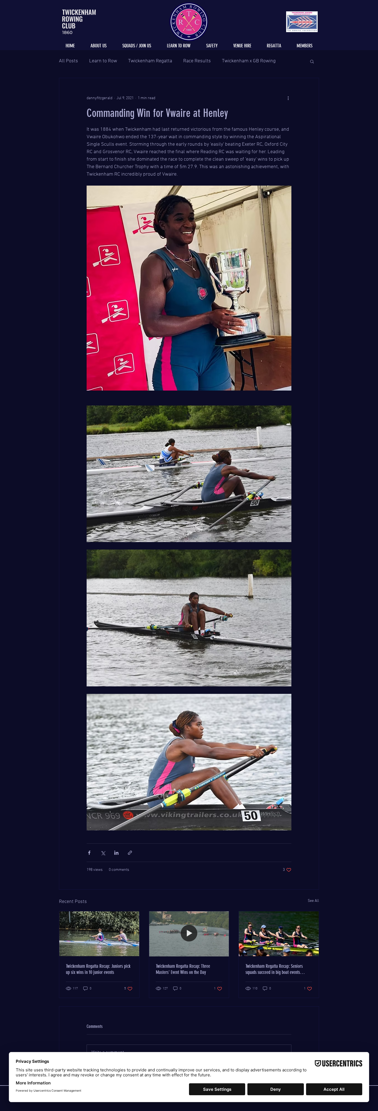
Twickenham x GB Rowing (249, 61)
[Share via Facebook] (89, 852)
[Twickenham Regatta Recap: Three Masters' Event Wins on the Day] (189, 933)
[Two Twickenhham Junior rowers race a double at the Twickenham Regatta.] (99, 933)
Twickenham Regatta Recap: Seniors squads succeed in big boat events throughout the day (274, 969)
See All (313, 901)
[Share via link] (130, 852)
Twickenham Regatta (150, 61)
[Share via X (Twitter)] (102, 852)
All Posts (68, 61)
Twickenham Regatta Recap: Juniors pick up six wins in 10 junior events (98, 969)
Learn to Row (103, 61)
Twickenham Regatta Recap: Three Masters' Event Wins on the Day (183, 969)
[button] (312, 61)
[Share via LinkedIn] (116, 852)
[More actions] (288, 98)
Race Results (197, 61)
